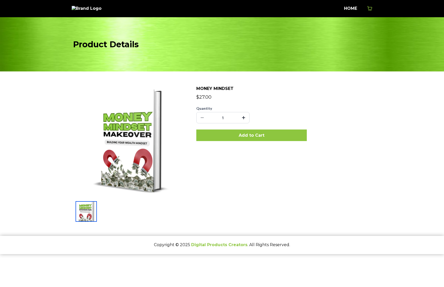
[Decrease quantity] (202, 118)
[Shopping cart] (369, 8)
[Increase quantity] (244, 118)
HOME (350, 8)
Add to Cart (251, 135)
